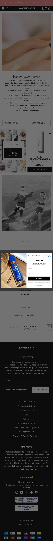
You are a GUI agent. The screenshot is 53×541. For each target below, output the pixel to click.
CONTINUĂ (39, 278)
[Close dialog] (49, 255)
